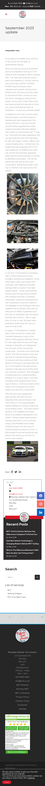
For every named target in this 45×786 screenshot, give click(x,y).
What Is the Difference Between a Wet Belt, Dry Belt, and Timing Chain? (22, 551)
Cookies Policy (22, 701)
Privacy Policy (22, 697)
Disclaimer (22, 705)
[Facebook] (40, 495)
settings (31, 778)
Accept (6, 782)
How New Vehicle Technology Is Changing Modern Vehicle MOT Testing (22, 542)
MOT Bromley (22, 685)
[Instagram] (40, 504)
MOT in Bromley (22, 693)
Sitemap (22, 709)
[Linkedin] (40, 512)
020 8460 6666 (16, 3)
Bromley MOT (22, 689)
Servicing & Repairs (15, 593)
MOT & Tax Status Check (17, 597)
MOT (9, 590)
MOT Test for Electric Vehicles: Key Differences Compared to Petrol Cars (21, 533)
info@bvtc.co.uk (32, 3)
